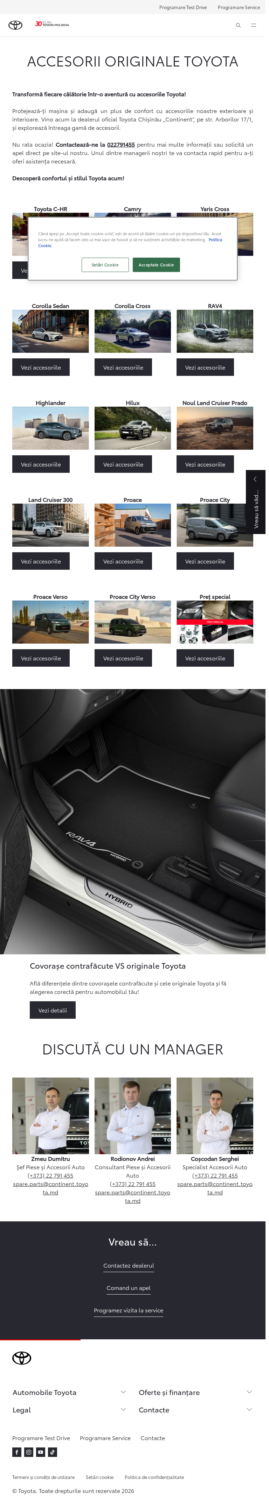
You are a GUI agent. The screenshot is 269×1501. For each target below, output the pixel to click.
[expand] (253, 25)
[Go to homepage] (15, 25)
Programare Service (239, 7)
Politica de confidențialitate (154, 1477)
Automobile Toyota (45, 1391)
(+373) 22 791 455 (50, 1175)
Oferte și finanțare (169, 1391)
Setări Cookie (105, 264)
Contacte (154, 1409)
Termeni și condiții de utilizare (43, 1477)
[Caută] (238, 25)
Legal (22, 1409)
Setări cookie (99, 1477)
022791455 (121, 144)
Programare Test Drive (183, 7)
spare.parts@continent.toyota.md (50, 1187)
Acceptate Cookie (156, 264)
